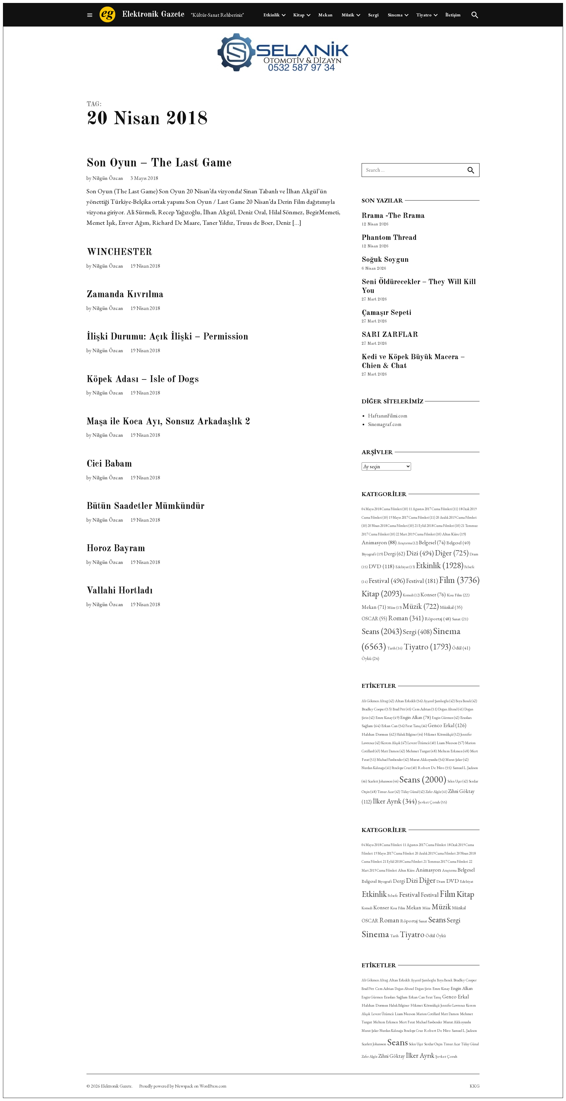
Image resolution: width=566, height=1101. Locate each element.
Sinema (395, 15)
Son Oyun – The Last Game (159, 163)
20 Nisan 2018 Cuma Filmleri (391, 525)
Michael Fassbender (393, 759)
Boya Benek (466, 701)
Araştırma (408, 543)
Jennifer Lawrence (453, 1005)
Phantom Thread (389, 237)
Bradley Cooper (377, 709)
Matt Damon (393, 751)
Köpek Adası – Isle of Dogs (142, 379)
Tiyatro (424, 15)
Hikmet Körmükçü (442, 734)
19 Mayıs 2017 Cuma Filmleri (412, 517)
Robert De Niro (435, 767)
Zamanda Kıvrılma (124, 294)
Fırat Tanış (416, 726)
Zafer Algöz (436, 791)
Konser (433, 594)
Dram (441, 881)
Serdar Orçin (433, 1043)
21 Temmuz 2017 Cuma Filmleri (446, 861)
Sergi (373, 15)
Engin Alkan (415, 717)
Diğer (452, 553)
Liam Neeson (450, 742)
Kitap (299, 15)
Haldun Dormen (379, 734)
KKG (475, 1086)
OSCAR (374, 618)
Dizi (420, 552)
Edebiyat (405, 567)
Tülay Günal (412, 791)
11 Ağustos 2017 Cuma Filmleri (433, 509)
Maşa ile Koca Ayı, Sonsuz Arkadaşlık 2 (168, 422)
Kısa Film (458, 595)
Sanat (460, 619)
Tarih (395, 648)
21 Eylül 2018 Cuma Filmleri (437, 525)
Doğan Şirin (423, 988)
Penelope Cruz (404, 767)
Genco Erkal (447, 725)
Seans (382, 631)
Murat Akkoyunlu (427, 759)
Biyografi (372, 554)
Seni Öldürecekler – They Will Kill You (419, 287)
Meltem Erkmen (453, 750)
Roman (406, 617)
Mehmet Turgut (421, 750)
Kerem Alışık (393, 742)
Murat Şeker (456, 759)
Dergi (394, 553)
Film (459, 580)
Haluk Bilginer (410, 734)
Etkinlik (272, 15)
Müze (394, 607)
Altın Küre (454, 534)
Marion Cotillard (428, 1014)
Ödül (461, 648)
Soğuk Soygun (385, 259)
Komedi (411, 595)
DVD (381, 566)
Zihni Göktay (391, 1056)
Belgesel (432, 542)
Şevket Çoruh (432, 802)
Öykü (370, 658)
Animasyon (379, 542)
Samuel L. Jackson (464, 1030)
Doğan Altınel (450, 709)
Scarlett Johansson (383, 781)
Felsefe (393, 895)
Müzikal (451, 607)
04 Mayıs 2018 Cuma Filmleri (385, 509)
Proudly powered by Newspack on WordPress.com (182, 1086)
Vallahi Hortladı (119, 591)
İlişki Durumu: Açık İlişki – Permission (167, 337)
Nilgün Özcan (107, 178)
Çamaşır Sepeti (386, 313)
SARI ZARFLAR (390, 334)
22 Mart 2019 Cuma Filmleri (418, 534)
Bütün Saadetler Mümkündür (145, 506)
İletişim (453, 15)
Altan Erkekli (409, 701)
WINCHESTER (119, 252)
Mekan (325, 15)
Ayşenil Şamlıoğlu (439, 701)
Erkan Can (393, 725)
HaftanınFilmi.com (387, 415)
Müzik (348, 15)
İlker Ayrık (395, 801)
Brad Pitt (402, 709)
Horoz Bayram (115, 548)
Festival (386, 580)
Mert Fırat (407, 1022)
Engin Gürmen (445, 717)
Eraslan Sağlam (395, 997)
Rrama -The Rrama (393, 216)
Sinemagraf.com (384, 424)
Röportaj (438, 618)
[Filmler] (89, 15)
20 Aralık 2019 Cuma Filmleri (435, 853)
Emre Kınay (387, 717)
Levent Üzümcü (421, 743)
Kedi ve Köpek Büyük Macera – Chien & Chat (413, 362)
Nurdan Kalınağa (376, 767)
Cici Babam (109, 464)
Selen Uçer (457, 781)
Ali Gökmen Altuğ (378, 701)
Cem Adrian (424, 709)
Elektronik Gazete (153, 15)
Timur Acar (388, 791)
